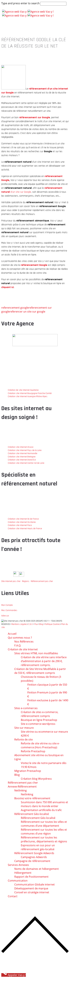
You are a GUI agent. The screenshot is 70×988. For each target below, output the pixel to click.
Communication (18, 880)
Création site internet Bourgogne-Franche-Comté (30, 393)
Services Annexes (18, 865)
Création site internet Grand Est (22, 459)
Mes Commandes (9, 610)
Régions (25, 581)
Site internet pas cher (11, 581)
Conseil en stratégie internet (31, 892)
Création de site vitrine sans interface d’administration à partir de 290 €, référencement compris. (44, 661)
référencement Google (34, 265)
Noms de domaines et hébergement (36, 869)
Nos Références (24, 641)
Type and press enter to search (20, 3)
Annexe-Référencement (22, 786)
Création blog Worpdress (36, 778)
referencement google (15, 307)
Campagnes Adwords (34, 857)
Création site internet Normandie (22, 453)
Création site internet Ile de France (23, 519)
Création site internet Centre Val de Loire (26, 463)
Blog (41, 624)
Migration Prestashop (27, 771)
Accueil (12, 633)
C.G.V (30, 624)
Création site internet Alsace (20, 447)
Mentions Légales (19, 624)
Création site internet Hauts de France (25, 528)
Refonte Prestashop (33, 751)
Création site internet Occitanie (22, 522)
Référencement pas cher (42, 581)
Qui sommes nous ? (20, 637)
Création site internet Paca (20, 525)
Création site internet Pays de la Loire (25, 450)
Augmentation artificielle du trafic (41, 810)
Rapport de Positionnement (31, 876)
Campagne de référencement (32, 861)
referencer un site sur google (27, 311)
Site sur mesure (24, 728)
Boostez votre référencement (32, 798)
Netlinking (20, 790)
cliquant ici (7, 287)
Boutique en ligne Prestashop (39, 720)
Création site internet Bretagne (21, 456)
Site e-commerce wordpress (38, 724)
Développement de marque (31, 888)
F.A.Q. (17, 645)
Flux (36, 624)
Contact (12, 896)
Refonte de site (23, 739)
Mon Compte (7, 605)
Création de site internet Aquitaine (23, 390)
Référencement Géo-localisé (38, 818)
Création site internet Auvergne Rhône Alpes (27, 396)
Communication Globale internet (34, 884)
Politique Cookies (52, 624)
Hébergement (22, 873)
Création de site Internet (23, 649)
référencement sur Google (34, 117)
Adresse (5, 615)
